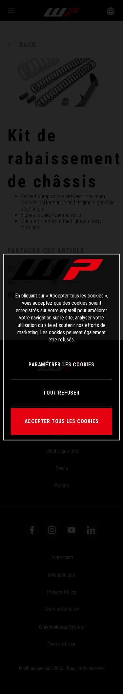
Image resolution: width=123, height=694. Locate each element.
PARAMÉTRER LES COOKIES (61, 364)
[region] (61, 347)
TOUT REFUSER (61, 393)
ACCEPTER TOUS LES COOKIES (62, 421)
